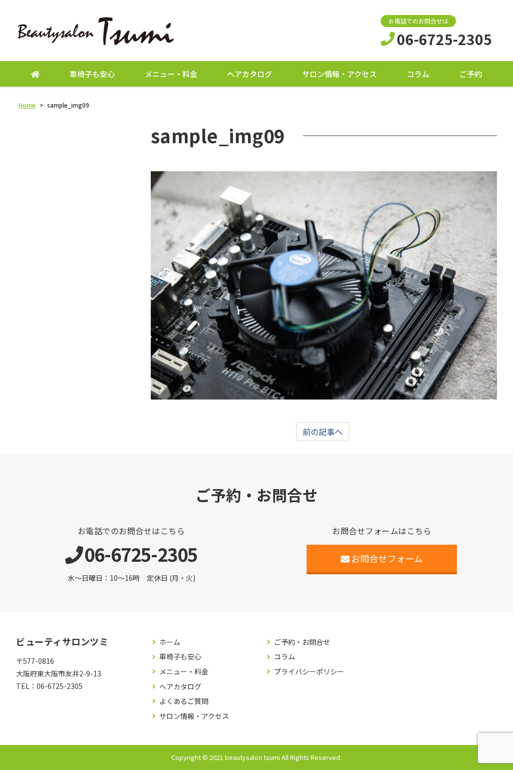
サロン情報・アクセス (339, 74)
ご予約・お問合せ (302, 642)
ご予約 (470, 74)
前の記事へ (323, 432)
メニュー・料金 (171, 74)
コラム (418, 74)
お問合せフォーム (387, 558)
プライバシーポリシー (309, 671)
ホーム (169, 642)
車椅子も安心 (92, 74)
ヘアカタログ (249, 74)
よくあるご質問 (183, 701)
